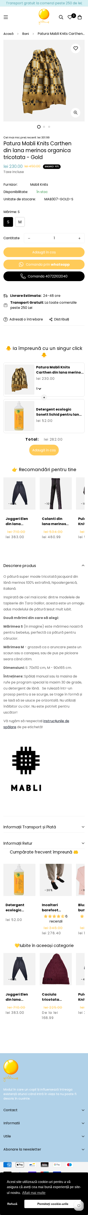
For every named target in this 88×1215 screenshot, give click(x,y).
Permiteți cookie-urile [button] (52, 1204)
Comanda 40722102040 (47, 276)
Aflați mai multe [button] (33, 1193)
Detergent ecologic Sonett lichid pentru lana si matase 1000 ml (59, 414)
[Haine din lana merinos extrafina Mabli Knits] (25, 765)
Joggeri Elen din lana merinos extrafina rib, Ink (17, 529)
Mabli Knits (39, 184)
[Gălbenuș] (44, 17)
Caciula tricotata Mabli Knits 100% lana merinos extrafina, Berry (52, 1010)
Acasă (8, 33)
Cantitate (11, 238)
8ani (25, 33)
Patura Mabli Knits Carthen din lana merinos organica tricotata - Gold (59, 372)
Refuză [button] (12, 1204)
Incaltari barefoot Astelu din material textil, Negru (55, 915)
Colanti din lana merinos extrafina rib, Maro (54, 526)
